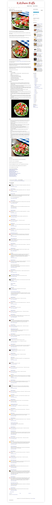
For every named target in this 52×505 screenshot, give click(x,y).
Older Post (30, 493)
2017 (34, 95)
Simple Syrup (38, 48)
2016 (34, 96)
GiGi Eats (12, 357)
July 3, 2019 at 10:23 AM (13, 462)
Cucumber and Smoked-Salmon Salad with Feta (14, 173)
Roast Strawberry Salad (12, 170)
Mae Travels (12, 193)
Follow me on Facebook (35, 14)
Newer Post (10, 493)
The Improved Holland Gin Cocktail (38, 88)
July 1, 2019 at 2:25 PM (13, 420)
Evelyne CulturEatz (13, 238)
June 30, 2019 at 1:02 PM (14, 392)
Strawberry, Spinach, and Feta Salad (21, 61)
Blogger (34, 498)
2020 (34, 76)
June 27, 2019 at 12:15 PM (14, 331)
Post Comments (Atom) (15, 494)
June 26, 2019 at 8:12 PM (14, 267)
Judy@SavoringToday (13, 404)
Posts (34, 19)
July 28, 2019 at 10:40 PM (14, 490)
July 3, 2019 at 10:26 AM (13, 467)
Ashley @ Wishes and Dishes (14, 274)
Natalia (11, 287)
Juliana (12, 319)
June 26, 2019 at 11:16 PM (14, 276)
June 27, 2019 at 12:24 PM (14, 336)
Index (14, 7)
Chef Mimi (12, 223)
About (11, 7)
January (36, 93)
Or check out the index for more (13, 176)
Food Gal (12, 394)
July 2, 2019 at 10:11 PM (13, 438)
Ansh (11, 205)
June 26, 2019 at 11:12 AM (14, 203)
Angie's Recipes (13, 278)
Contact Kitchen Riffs (35, 107)
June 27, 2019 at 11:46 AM (14, 322)
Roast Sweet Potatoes (39, 68)
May (35, 89)
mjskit (11, 374)
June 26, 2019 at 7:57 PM (14, 262)
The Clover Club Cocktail (37, 86)
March (35, 91)
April (35, 90)
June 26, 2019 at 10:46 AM (14, 191)
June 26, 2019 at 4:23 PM (14, 236)
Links (16, 7)
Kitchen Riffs (12, 200)
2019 (34, 77)
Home (9, 7)
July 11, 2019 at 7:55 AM (13, 474)
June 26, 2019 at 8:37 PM (14, 272)
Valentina (12, 413)
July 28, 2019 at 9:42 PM (13, 485)
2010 (34, 102)
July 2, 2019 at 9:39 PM (13, 434)
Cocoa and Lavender (13, 338)
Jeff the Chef (12, 283)
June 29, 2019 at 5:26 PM (14, 382)
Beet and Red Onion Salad (12, 172)
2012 (34, 100)
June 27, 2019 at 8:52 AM (14, 299)
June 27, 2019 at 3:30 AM (14, 285)
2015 (34, 97)
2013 (34, 99)
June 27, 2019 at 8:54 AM (14, 312)
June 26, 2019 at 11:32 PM (14, 281)
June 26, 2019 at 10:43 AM (14, 186)
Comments (35, 20)
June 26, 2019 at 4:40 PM (14, 241)
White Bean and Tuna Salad (12, 175)
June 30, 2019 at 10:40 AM (14, 388)
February (36, 92)
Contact (19, 7)
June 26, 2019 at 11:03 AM (14, 198)
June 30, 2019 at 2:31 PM (14, 397)
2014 (34, 98)
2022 (34, 74)
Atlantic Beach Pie (36, 87)
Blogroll (34, 106)
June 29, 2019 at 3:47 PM (14, 368)
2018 (34, 94)
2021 (34, 75)
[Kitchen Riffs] (35, 16)
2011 (34, 101)
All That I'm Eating (13, 446)
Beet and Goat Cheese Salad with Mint (13, 171)
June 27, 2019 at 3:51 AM (14, 289)
